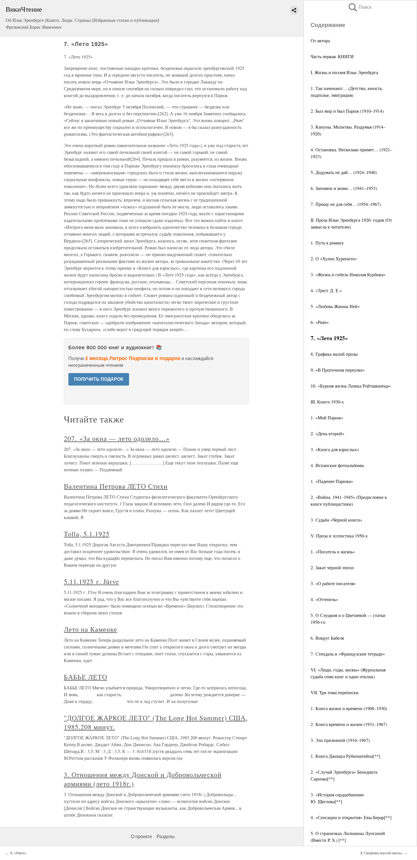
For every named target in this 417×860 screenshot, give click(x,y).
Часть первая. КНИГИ (332, 56)
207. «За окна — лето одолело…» (117, 438)
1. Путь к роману (327, 243)
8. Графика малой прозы (334, 354)
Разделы (166, 836)
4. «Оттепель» (324, 599)
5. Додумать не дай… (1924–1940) (344, 172)
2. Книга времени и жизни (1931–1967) (349, 724)
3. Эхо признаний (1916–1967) (340, 740)
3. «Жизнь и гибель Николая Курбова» (348, 274)
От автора (320, 40)
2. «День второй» (327, 433)
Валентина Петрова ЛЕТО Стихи (116, 486)
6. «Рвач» (320, 322)
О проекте (141, 836)
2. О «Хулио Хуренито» (334, 258)
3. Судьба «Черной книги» (336, 520)
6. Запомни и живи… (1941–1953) (344, 188)
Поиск (359, 7)
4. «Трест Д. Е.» (326, 290)
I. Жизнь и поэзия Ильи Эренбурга (344, 72)
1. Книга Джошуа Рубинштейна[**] (345, 756)
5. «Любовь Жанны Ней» (335, 306)
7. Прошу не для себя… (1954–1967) (346, 204)
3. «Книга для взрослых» (335, 449)
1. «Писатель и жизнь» (333, 551)
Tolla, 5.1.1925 (86, 533)
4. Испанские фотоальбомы (337, 465)
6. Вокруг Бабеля (327, 638)
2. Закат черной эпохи (332, 567)
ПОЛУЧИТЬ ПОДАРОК (98, 379)
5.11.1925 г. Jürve (91, 581)
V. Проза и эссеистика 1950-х (339, 536)
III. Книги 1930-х (327, 402)
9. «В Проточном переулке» (338, 370)
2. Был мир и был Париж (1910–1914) (347, 111)
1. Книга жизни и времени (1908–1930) (349, 708)
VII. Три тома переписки (335, 692)
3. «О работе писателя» (333, 583)
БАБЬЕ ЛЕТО (85, 676)
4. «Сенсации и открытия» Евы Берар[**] (351, 817)
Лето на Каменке (90, 629)
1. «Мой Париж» (327, 417)
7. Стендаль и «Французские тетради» (348, 654)
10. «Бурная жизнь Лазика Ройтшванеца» (351, 386)
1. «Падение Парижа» (332, 481)
